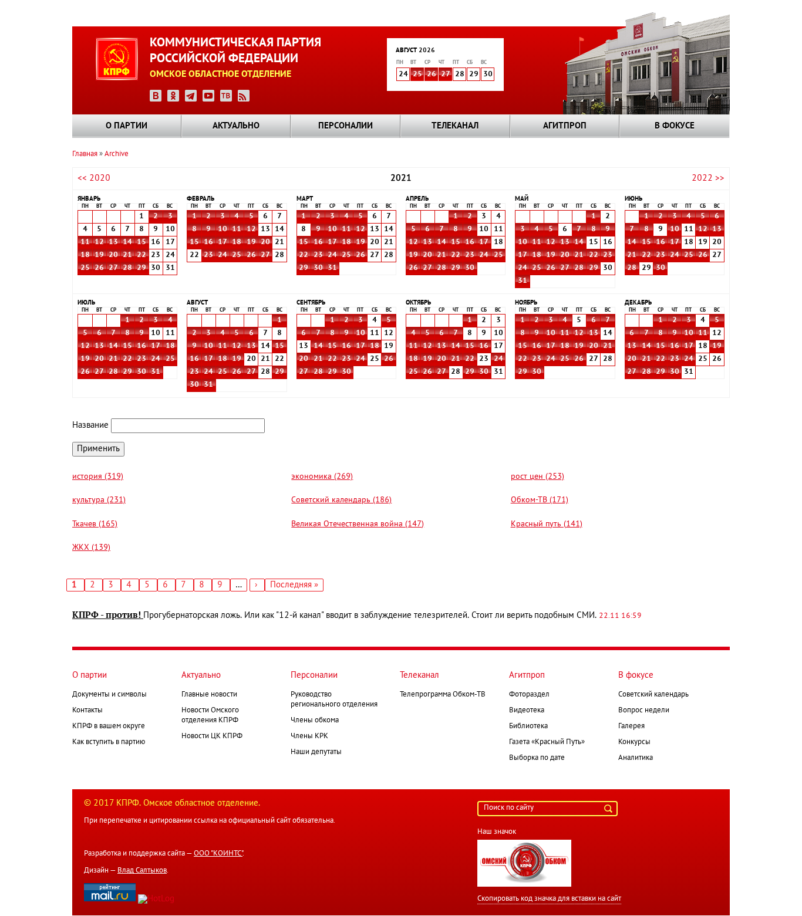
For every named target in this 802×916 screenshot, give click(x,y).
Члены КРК (309, 736)
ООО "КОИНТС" (218, 853)
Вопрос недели (643, 710)
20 (113, 255)
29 (141, 268)
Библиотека (528, 726)
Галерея (631, 726)
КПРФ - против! (107, 615)
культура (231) (99, 500)
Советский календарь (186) (341, 500)
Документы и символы (109, 694)
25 (417, 74)
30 (318, 268)
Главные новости (209, 694)
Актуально (236, 126)
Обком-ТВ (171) (539, 500)
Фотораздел (529, 694)
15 (141, 242)
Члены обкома (315, 720)
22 (141, 255)
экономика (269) (322, 477)
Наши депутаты (316, 752)
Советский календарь (653, 694)
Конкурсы (634, 742)
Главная (84, 154)
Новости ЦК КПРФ (211, 736)
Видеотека (526, 710)
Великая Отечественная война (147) (357, 524)
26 (431, 74)
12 (99, 242)
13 (113, 242)
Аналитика (635, 758)
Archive (117, 154)
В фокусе (675, 126)
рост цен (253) (537, 477)
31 (332, 268)
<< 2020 (93, 178)
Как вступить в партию (108, 742)
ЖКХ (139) (91, 548)
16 (208, 242)
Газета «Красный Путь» (547, 742)
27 (445, 74)
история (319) (97, 477)
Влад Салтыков (142, 870)
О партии (126, 126)
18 (85, 255)
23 (208, 255)
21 (127, 255)
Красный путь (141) (546, 524)
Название (90, 425)
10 (222, 229)
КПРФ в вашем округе (108, 726)
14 (127, 242)
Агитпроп (565, 126)
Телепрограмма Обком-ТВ (443, 694)
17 (222, 242)
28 (127, 268)
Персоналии (345, 126)
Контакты (87, 710)
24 (222, 255)
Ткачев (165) (94, 524)
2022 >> (708, 178)
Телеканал (455, 126)
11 (85, 242)
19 (99, 255)
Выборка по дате (537, 758)
